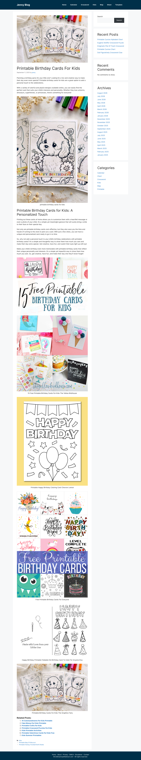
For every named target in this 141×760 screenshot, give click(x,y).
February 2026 (103, 113)
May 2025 (101, 142)
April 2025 (101, 145)
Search (100, 16)
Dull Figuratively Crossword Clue (109, 53)
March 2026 (102, 109)
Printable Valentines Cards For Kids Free (38, 733)
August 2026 (102, 93)
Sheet (109, 5)
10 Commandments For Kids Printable (37, 721)
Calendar (73, 5)
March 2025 (102, 148)
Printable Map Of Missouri (27, 742)
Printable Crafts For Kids (32, 726)
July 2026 (101, 96)
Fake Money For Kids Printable (34, 723)
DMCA (71, 754)
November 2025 (103, 122)
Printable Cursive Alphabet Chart (110, 39)
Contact (86, 754)
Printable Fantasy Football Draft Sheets (31, 744)
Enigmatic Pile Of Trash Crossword (110, 46)
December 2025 (103, 119)
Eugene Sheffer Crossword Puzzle (110, 43)
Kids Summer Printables (31, 735)
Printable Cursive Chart (106, 49)
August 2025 (102, 132)
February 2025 (103, 152)
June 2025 (101, 139)
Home (64, 5)
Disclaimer (78, 754)
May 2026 (101, 103)
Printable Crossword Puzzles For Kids (37, 728)
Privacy (65, 754)
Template (118, 5)
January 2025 (102, 155)
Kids (94, 5)
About (59, 754)
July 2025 (101, 135)
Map (101, 5)
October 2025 (102, 126)
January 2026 (102, 116)
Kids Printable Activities (31, 730)
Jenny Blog (23, 4)
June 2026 (101, 99)
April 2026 (101, 106)
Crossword (85, 5)
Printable (100, 189)
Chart (99, 176)
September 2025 (103, 129)
